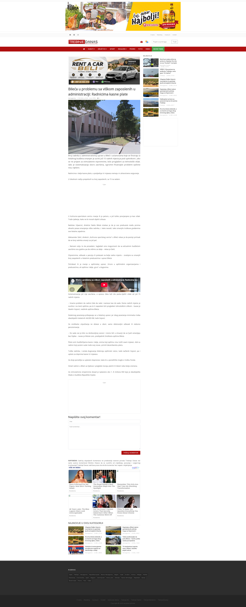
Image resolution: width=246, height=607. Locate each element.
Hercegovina (72, 98)
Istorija (143, 577)
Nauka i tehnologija (126, 577)
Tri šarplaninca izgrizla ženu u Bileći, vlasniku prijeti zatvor (130, 548)
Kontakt (175, 35)
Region (116, 574)
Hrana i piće (109, 577)
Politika (145, 574)
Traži (175, 42)
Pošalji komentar (131, 453)
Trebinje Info (125, 600)
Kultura (133, 574)
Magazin (122, 49)
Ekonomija (72, 577)
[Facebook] (70, 35)
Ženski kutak (72, 580)
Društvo (102, 49)
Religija (139, 574)
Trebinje (162, 75)
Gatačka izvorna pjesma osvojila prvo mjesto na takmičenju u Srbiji (93, 548)
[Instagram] (78, 35)
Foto (140, 49)
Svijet (121, 574)
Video (148, 49)
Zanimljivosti (101, 577)
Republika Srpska (165, 65)
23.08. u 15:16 (170, 75)
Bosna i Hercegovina (107, 574)
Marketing (159, 35)
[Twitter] (74, 35)
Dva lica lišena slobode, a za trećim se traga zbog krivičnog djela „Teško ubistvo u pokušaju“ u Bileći (93, 540)
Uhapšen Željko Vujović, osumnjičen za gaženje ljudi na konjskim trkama (93, 529)
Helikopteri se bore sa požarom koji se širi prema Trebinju (168, 101)
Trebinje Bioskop (163, 600)
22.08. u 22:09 (98, 543)
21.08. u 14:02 (135, 553)
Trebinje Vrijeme (136, 600)
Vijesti (91, 49)
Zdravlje (117, 577)
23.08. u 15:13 (98, 533)
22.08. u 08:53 (98, 553)
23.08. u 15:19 (164, 67)
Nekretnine (158, 49)
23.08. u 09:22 (135, 533)
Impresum (167, 35)
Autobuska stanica (113, 600)
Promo (132, 49)
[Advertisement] (55, 49)
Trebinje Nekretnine (150, 600)
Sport (112, 49)
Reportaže (137, 577)
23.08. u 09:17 (170, 105)
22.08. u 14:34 (135, 543)
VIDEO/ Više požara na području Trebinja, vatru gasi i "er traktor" (168, 71)
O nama (153, 35)
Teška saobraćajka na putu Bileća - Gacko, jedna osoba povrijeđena (131, 538)
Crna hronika (80, 577)
